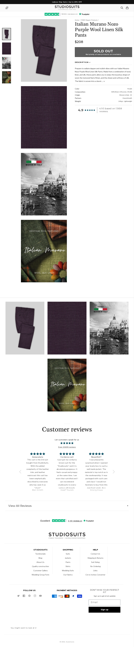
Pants (68, 562)
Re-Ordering (95, 566)
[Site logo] (67, 536)
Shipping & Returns (95, 558)
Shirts (68, 566)
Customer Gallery (40, 570)
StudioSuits (70, 642)
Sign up (104, 609)
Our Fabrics (68, 575)
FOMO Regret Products (89, 20)
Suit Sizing (95, 562)
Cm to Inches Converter (95, 575)
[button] (6, 7)
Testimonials (40, 554)
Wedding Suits (68, 570)
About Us (40, 562)
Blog (40, 558)
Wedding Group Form (40, 575)
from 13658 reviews (67, 447)
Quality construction (40, 566)
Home (77, 20)
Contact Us (95, 554)
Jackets (68, 558)
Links (95, 570)
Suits (68, 554)
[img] (67, 443)
